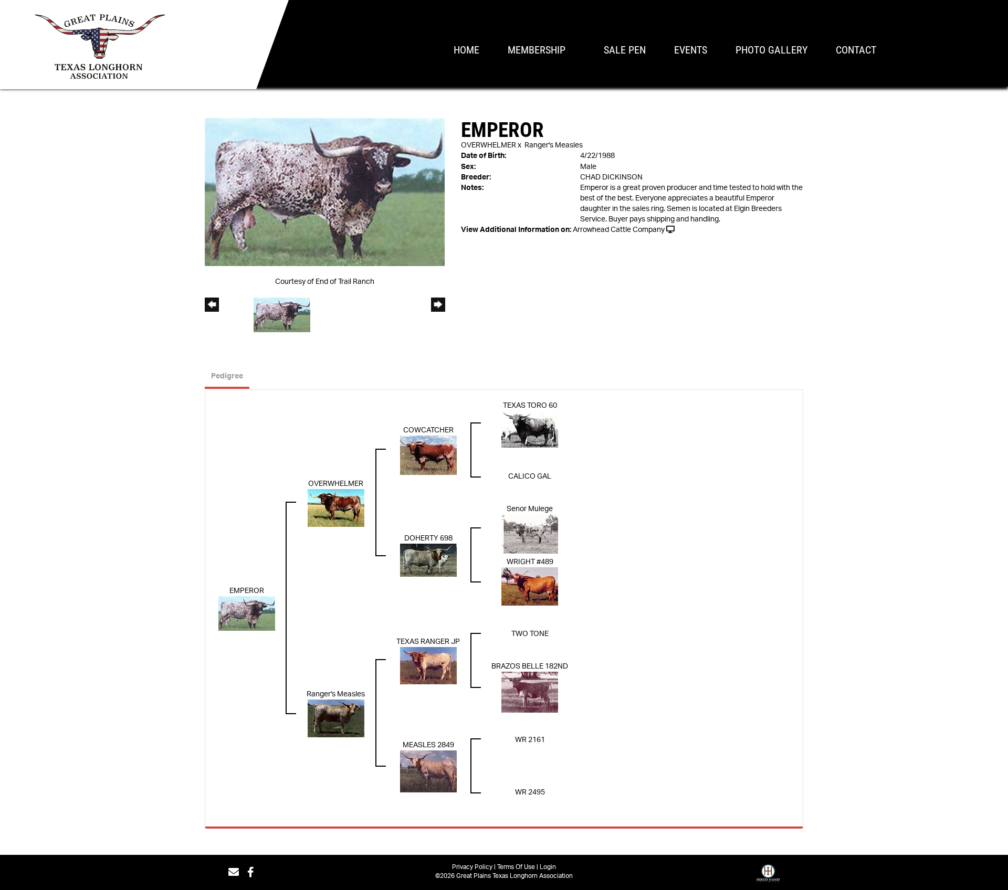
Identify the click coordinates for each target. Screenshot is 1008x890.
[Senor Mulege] (529, 533)
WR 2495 (530, 792)
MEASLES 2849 (428, 745)
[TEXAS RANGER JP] (428, 665)
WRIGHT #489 (530, 562)
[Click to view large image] (325, 192)
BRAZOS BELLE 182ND (529, 666)
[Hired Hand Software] (768, 875)
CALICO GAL (529, 476)
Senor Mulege (530, 509)
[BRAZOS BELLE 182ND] (529, 691)
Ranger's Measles (553, 145)
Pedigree (227, 376)
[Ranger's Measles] (336, 718)
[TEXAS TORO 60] (529, 428)
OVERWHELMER (488, 145)
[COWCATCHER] (428, 455)
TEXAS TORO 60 (530, 405)
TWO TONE (530, 634)
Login (548, 867)
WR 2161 (530, 740)
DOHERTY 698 (428, 538)
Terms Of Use (516, 867)
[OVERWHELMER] (336, 507)
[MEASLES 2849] (428, 771)
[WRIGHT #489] (529, 586)
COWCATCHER (428, 430)
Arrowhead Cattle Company (619, 230)
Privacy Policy (472, 867)
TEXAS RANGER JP (428, 641)
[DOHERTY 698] (428, 560)
